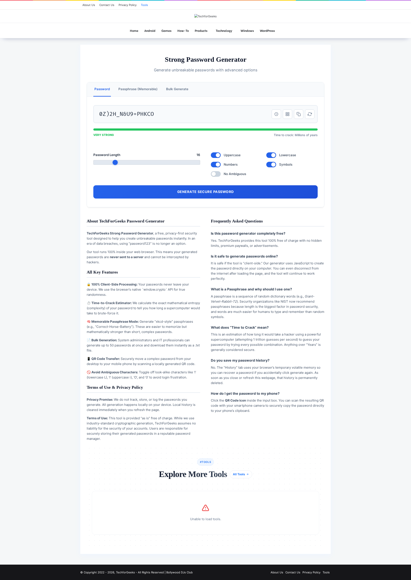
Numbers (231, 164)
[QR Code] (287, 114)
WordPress (267, 30)
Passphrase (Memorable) (138, 89)
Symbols (285, 164)
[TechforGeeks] (205, 16)
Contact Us (106, 5)
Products (201, 30)
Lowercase (287, 155)
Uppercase (232, 155)
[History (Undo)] (276, 114)
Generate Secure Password (205, 192)
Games (166, 30)
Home (134, 30)
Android (149, 30)
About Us (88, 5)
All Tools (239, 474)
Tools (144, 5)
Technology (224, 30)
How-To (183, 30)
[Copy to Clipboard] (298, 114)
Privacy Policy (128, 5)
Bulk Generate (177, 89)
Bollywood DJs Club (179, 572)
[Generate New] (309, 114)
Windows (247, 30)
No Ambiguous (235, 174)
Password (102, 89)
